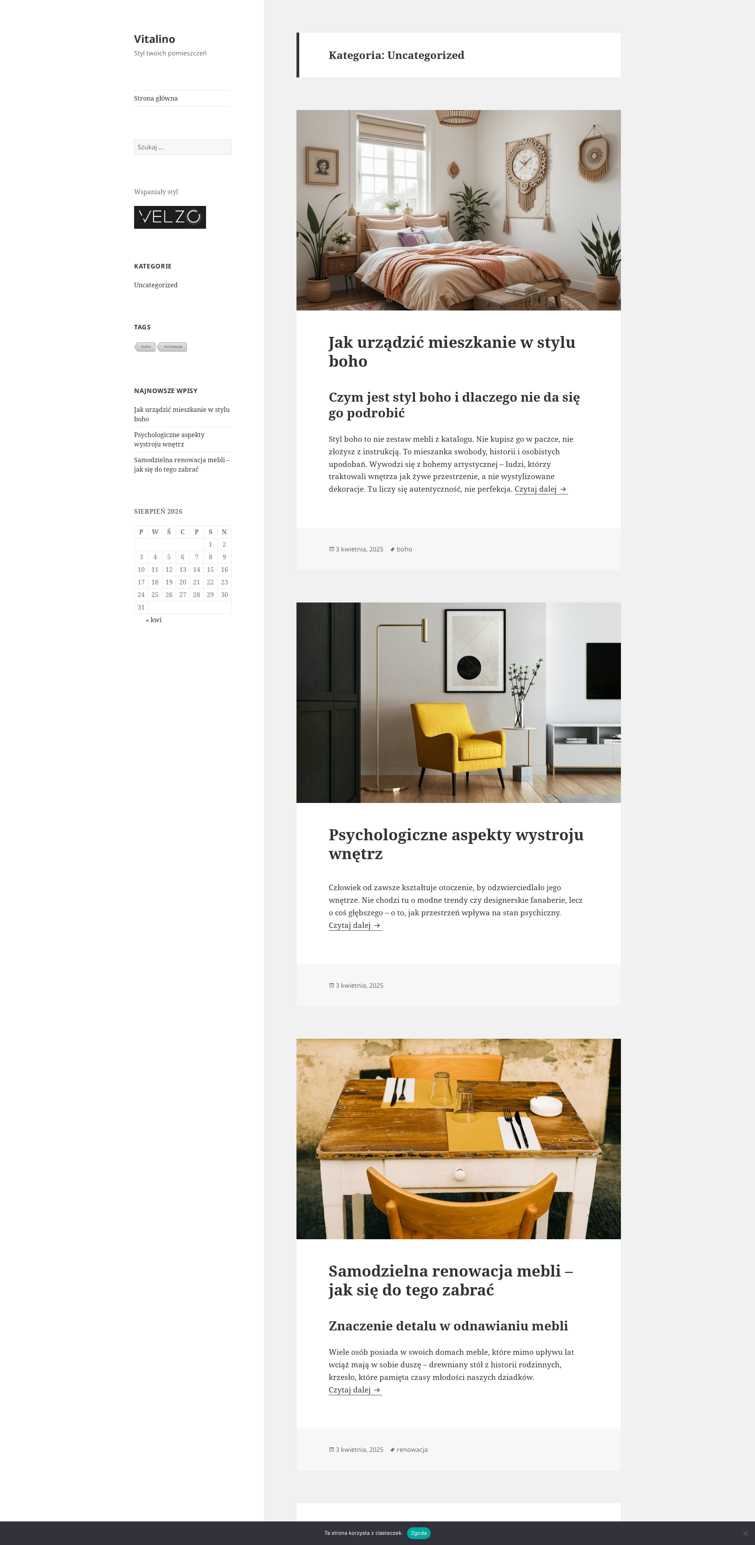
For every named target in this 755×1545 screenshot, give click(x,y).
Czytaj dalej (541, 489)
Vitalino (154, 38)
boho (146, 346)
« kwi (154, 619)
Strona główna (156, 98)
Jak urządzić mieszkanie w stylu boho (452, 351)
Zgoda (419, 1533)
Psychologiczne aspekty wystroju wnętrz (456, 843)
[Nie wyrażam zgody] (745, 1533)
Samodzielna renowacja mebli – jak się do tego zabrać (451, 1280)
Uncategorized (156, 285)
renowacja (173, 346)
